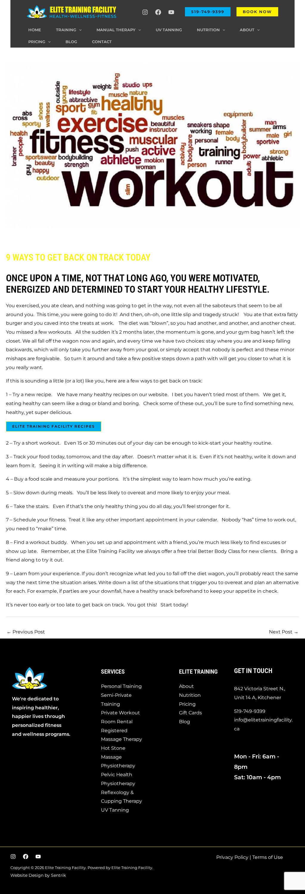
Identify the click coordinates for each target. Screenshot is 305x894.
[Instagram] (145, 12)
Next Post (283, 632)
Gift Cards (190, 713)
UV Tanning (115, 810)
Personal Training (121, 686)
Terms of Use (267, 857)
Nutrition (190, 695)
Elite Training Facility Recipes (53, 426)
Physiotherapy (118, 765)
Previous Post (26, 632)
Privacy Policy (232, 857)
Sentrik (58, 875)
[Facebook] (158, 12)
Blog (184, 721)
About (186, 686)
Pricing (187, 704)
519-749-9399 (249, 711)
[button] (208, 11)
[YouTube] (171, 12)
